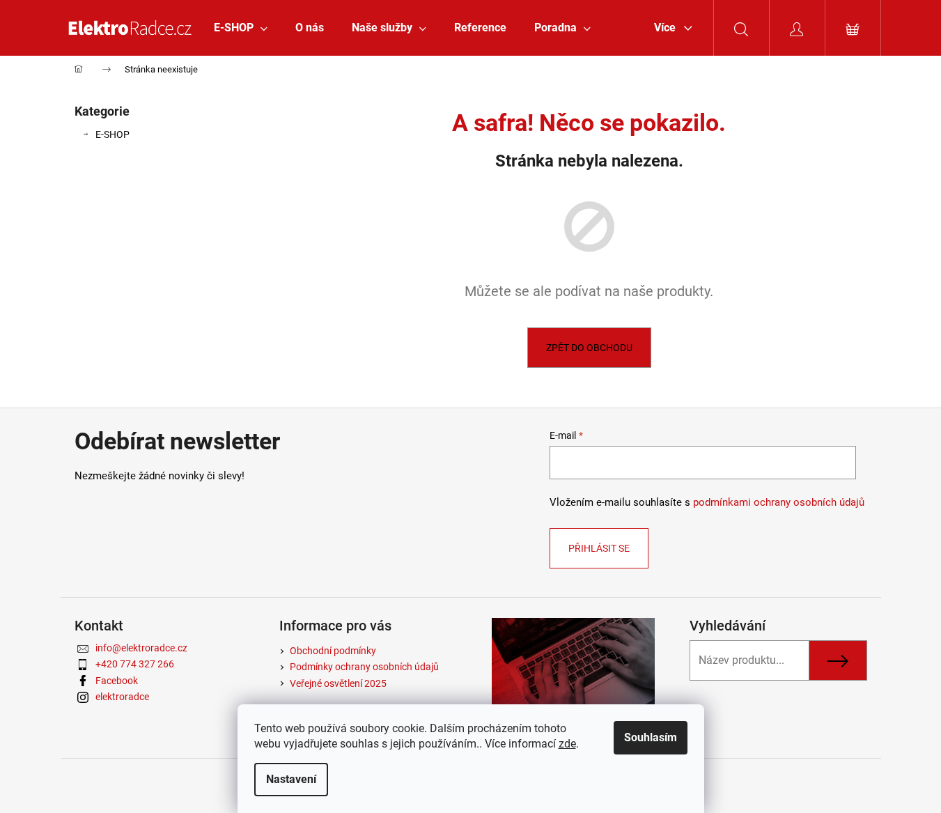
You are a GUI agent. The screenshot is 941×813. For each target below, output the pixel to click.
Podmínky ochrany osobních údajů (364, 666)
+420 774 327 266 (134, 663)
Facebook (116, 680)
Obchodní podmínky (333, 650)
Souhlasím (650, 737)
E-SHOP (112, 134)
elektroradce (122, 696)
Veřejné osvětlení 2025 (338, 683)
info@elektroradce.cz (141, 647)
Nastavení (291, 779)
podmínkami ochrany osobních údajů (778, 502)
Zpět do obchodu (589, 347)
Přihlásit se (599, 548)
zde (567, 743)
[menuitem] (240, 28)
